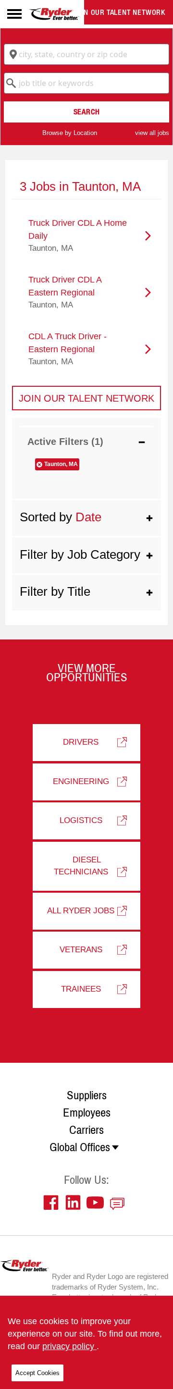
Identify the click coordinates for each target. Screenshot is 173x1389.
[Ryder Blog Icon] (120, 1202)
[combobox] (86, 54)
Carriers (86, 1130)
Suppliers (87, 1095)
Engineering (81, 781)
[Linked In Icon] (75, 1202)
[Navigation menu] (14, 14)
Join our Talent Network (119, 12)
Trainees (81, 989)
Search (87, 111)
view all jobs (152, 132)
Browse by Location (69, 132)
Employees (87, 1112)
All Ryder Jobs (80, 910)
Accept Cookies (37, 1373)
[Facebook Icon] (53, 1202)
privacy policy (69, 1346)
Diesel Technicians (81, 865)
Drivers (81, 742)
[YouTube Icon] (97, 1202)
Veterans (81, 949)
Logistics (81, 820)
